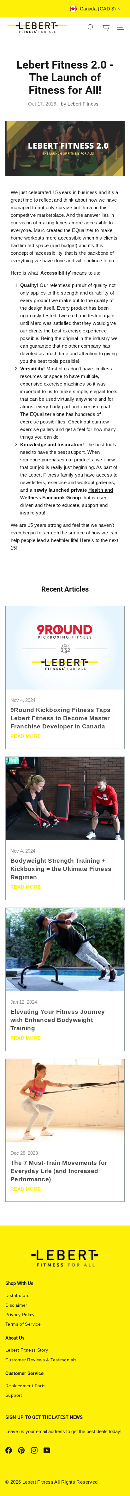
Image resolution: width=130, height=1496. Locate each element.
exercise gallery (37, 429)
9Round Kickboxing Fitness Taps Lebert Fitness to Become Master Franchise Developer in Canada (60, 718)
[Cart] (105, 27)
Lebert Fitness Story (26, 1350)
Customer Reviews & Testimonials (41, 1359)
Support (13, 1395)
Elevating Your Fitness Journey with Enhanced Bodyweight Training (57, 1019)
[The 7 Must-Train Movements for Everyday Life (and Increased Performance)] (65, 1100)
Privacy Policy (19, 1314)
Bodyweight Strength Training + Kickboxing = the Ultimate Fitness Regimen (60, 868)
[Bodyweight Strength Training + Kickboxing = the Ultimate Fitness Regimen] (65, 798)
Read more (25, 736)
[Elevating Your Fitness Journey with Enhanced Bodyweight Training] (65, 949)
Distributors (17, 1295)
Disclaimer (16, 1305)
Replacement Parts (25, 1385)
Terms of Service (23, 1324)
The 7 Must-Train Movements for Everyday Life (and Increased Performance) (58, 1171)
